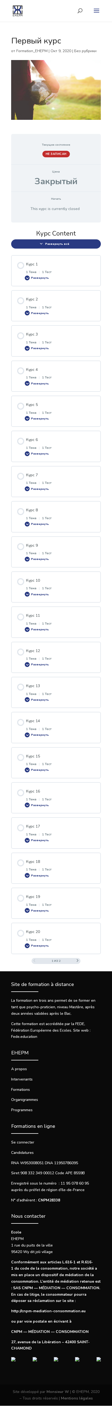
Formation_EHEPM (32, 51)
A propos (19, 1069)
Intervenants (22, 1079)
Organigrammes (24, 1099)
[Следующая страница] (77, 961)
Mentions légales (77, 1398)
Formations (20, 1089)
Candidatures (22, 1152)
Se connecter (22, 1142)
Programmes (22, 1110)
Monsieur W (57, 1391)
